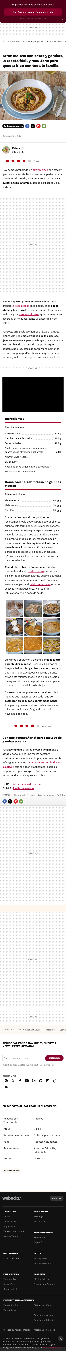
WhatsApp (6, 1080)
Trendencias (9, 1279)
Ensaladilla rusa (33, 1030)
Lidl (25, 41)
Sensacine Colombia (44, 1320)
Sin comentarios (15, 126)
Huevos (38, 1158)
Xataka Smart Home (13, 1231)
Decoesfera (9, 1284)
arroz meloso (40, 170)
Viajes (37, 1128)
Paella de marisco (23, 788)
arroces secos (21, 305)
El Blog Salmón (42, 1279)
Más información (52, 1347)
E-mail (44, 126)
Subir (54, 1198)
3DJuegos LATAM (42, 1305)
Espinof (38, 1242)
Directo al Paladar (12, 1258)
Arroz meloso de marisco (27, 784)
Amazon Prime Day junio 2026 (45, 1150)
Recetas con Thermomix (10, 1120)
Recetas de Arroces (24, 795)
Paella (60, 41)
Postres (38, 1118)
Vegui (6, 1128)
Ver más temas (12, 1171)
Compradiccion (11, 1289)
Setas (62, 795)
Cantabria (48, 41)
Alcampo (35, 41)
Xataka (6, 1216)
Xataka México (10, 1305)
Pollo (6, 1141)
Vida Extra (39, 1221)
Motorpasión (40, 1258)
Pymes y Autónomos (44, 1284)
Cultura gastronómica (47, 1135)
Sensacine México (43, 1315)
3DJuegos (39, 1216)
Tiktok (54, 1080)
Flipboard (38, 126)
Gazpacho (50, 1030)
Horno (7, 1158)
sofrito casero (36, 571)
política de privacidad (44, 1065)
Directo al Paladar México (16, 1330)
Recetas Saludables (45, 1141)
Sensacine (39, 1237)
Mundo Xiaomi (10, 1236)
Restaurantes (11, 1148)
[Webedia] (11, 1200)
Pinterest (40, 1080)
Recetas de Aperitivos (16, 1135)
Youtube (26, 1080)
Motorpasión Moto (43, 1263)
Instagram (33, 1080)
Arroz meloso (47, 795)
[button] (17, 148)
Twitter (33, 126)
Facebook (27, 126)
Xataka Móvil (10, 1221)
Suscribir (54, 1058)
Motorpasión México (44, 1330)
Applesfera (9, 1226)
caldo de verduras (40, 584)
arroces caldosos (29, 314)
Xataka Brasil (10, 1310)
